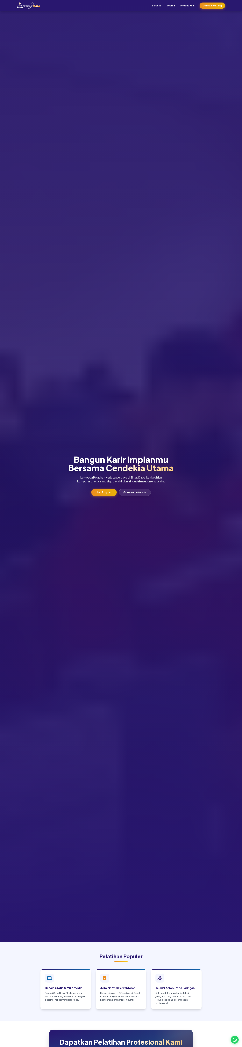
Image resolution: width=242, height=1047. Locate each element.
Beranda (156, 5)
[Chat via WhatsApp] (235, 1040)
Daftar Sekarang (212, 5)
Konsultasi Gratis (136, 492)
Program (170, 5)
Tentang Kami (187, 5)
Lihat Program (104, 492)
